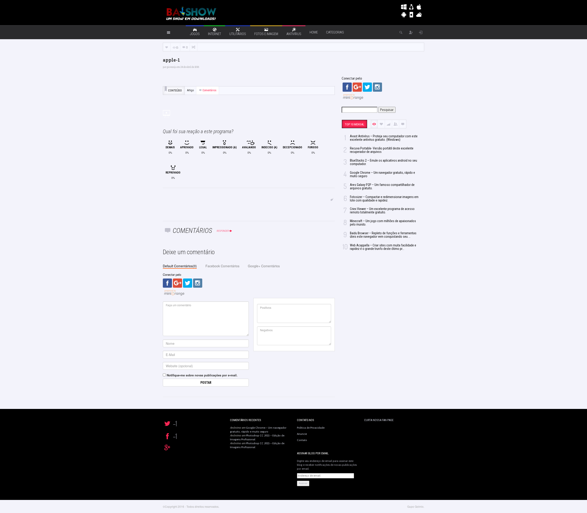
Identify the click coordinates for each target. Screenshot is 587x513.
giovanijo (171, 67)
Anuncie (302, 434)
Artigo (190, 90)
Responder (223, 230)
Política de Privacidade (310, 427)
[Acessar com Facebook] (167, 283)
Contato (302, 440)
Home (314, 32)
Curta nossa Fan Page (378, 420)
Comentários (209, 90)
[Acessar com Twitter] (187, 283)
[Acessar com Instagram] (197, 283)
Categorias (335, 32)
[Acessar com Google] (177, 283)
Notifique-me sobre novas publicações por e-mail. (202, 375)
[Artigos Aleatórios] (193, 47)
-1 (175, 423)
